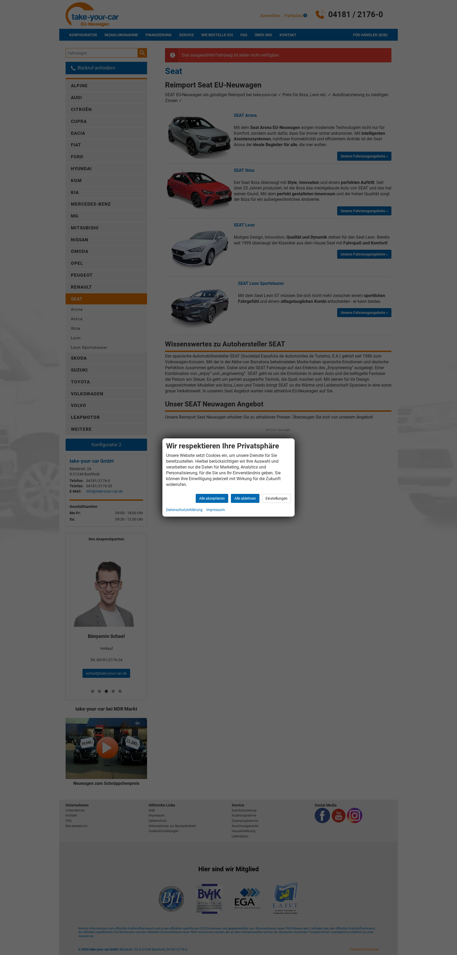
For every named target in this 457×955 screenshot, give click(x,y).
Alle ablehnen (245, 498)
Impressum (215, 510)
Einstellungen (276, 498)
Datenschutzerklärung (184, 510)
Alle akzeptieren (212, 498)
